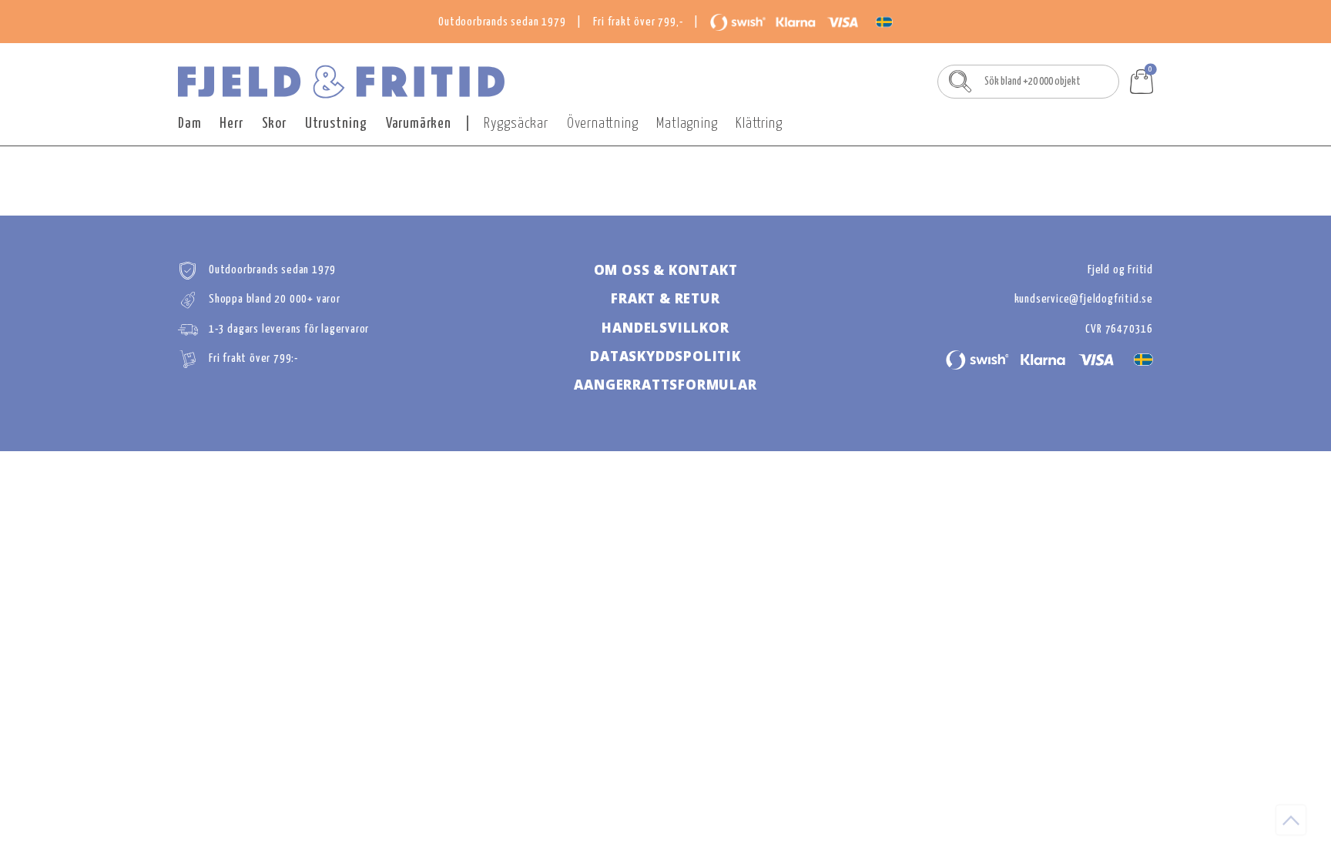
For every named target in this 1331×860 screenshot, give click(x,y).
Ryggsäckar (516, 123)
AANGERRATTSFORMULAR (665, 384)
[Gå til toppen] (1291, 820)
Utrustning (336, 123)
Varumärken (418, 123)
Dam (189, 123)
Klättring (759, 123)
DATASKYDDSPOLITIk (665, 356)
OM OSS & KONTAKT (666, 270)
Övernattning (603, 123)
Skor (274, 123)
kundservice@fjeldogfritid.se (1083, 299)
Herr (231, 123)
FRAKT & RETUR (665, 298)
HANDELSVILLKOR (665, 327)
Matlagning (686, 123)
